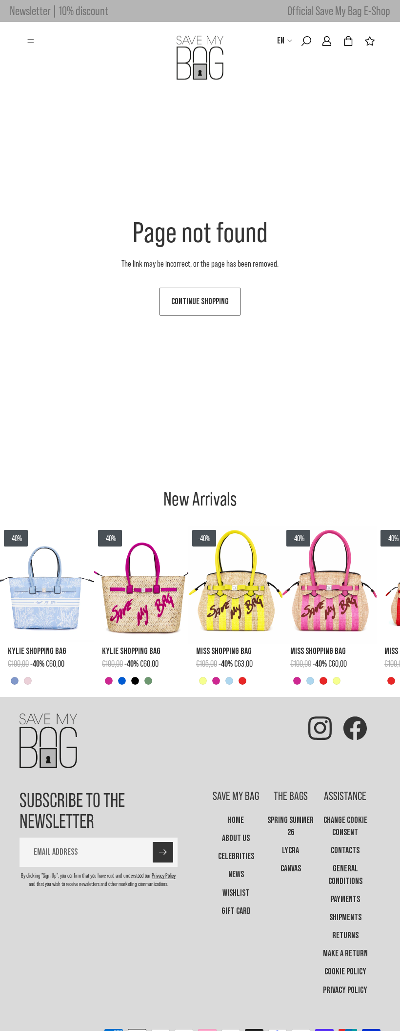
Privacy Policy (164, 875)
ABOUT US (236, 838)
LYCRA (290, 850)
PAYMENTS (345, 899)
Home (236, 820)
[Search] (306, 41)
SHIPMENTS (345, 917)
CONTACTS (345, 850)
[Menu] (31, 41)
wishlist (235, 893)
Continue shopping (200, 301)
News (236, 874)
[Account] (327, 41)
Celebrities (236, 856)
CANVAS (290, 868)
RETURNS (345, 935)
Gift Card (236, 911)
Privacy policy (345, 990)
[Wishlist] (369, 41)
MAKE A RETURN (345, 953)
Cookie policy (345, 972)
